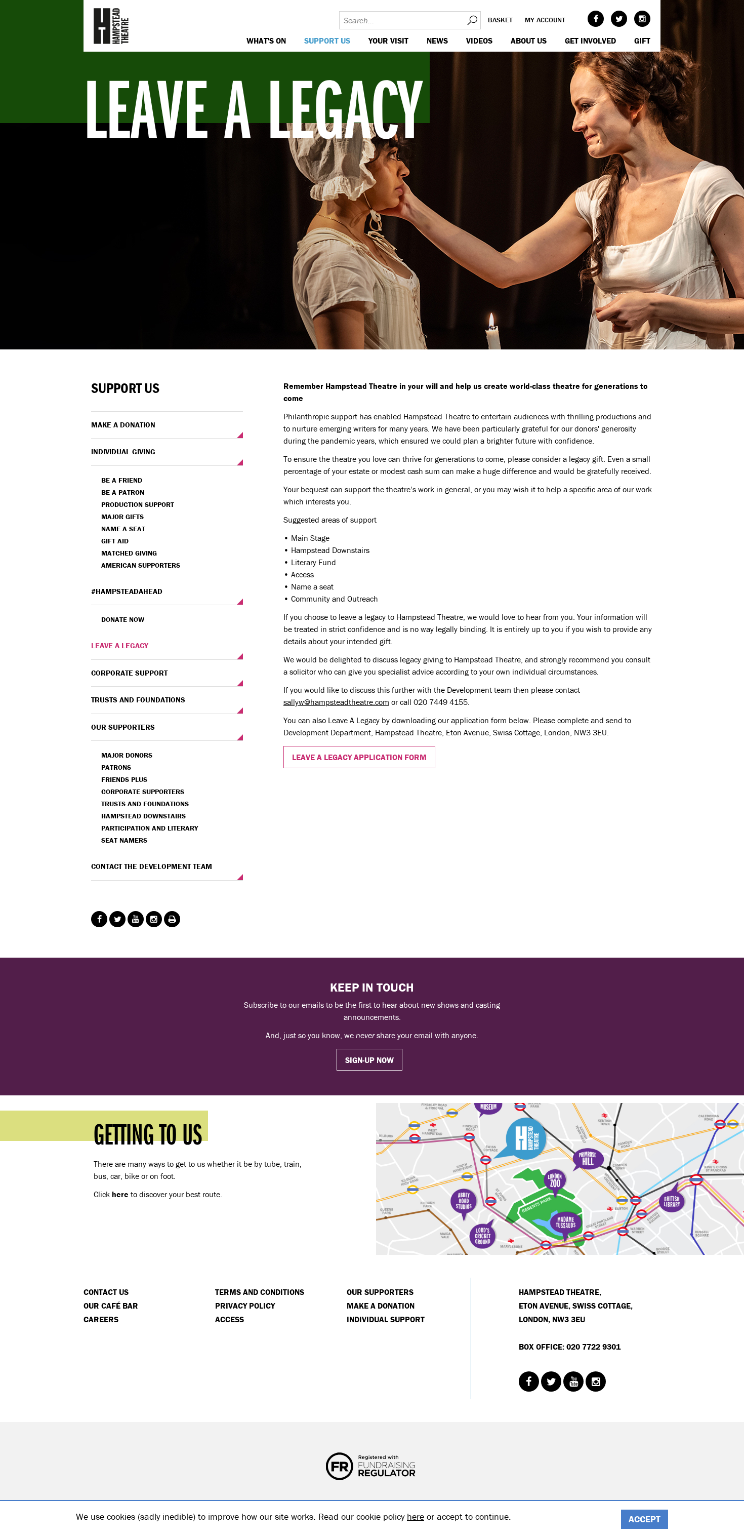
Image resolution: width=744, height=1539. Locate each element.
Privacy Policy (245, 1305)
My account (545, 19)
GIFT (642, 40)
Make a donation (381, 1305)
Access (229, 1319)
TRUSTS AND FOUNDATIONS (138, 699)
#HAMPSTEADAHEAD (126, 591)
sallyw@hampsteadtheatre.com (336, 702)
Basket (500, 19)
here (415, 1516)
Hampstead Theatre (111, 26)
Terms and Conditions (259, 1292)
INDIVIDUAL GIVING (123, 451)
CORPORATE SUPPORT (129, 673)
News (437, 40)
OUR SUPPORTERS (123, 727)
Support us (327, 40)
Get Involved (590, 40)
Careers (101, 1319)
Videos (479, 40)
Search (472, 20)
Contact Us (106, 1292)
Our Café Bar (111, 1305)
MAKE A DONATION (123, 424)
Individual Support (386, 1319)
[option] (372, 174)
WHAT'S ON (266, 40)
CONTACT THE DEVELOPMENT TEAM (151, 866)
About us (529, 40)
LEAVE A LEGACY (119, 645)
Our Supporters (380, 1292)
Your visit (388, 40)
